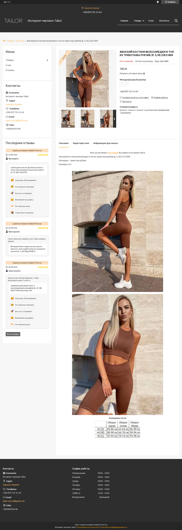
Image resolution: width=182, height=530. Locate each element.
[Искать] (175, 21)
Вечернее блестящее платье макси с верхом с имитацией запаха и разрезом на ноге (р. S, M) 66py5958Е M (28, 248)
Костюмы (20, 41)
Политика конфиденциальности (113, 527)
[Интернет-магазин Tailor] (13, 21)
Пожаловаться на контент (88, 527)
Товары (137, 21)
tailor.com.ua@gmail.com (16, 120)
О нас (151, 21)
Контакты (164, 21)
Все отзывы (13, 334)
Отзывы (10, 70)
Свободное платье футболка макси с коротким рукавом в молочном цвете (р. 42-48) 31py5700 (27, 169)
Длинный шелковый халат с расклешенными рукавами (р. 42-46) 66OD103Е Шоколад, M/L (26, 288)
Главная (124, 21)
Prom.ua (103, 525)
